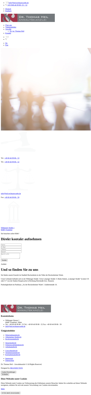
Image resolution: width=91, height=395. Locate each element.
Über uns (8, 25)
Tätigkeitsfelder (10, 27)
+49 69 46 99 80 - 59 (11, 197)
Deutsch (8, 9)
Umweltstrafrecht (11, 351)
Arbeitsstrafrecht (11, 347)
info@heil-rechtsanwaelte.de (19, 3)
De (6, 43)
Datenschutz (9, 360)
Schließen (5, 374)
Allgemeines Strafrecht (13, 337)
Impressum (9, 358)
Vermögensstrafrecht (12, 353)
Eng (6, 45)
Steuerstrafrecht (10, 343)
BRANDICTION (16, 368)
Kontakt (8, 33)
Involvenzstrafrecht (12, 339)
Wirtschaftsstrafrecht (12, 335)
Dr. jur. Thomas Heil (17, 31)
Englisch (8, 11)
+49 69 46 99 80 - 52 (11, 162)
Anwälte (8, 29)
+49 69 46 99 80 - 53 (11, 158)
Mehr (3, 389)
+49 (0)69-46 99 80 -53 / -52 (17, 5)
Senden (4, 260)
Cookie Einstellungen (8, 372)
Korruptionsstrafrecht (12, 355)
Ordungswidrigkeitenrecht (14, 345)
